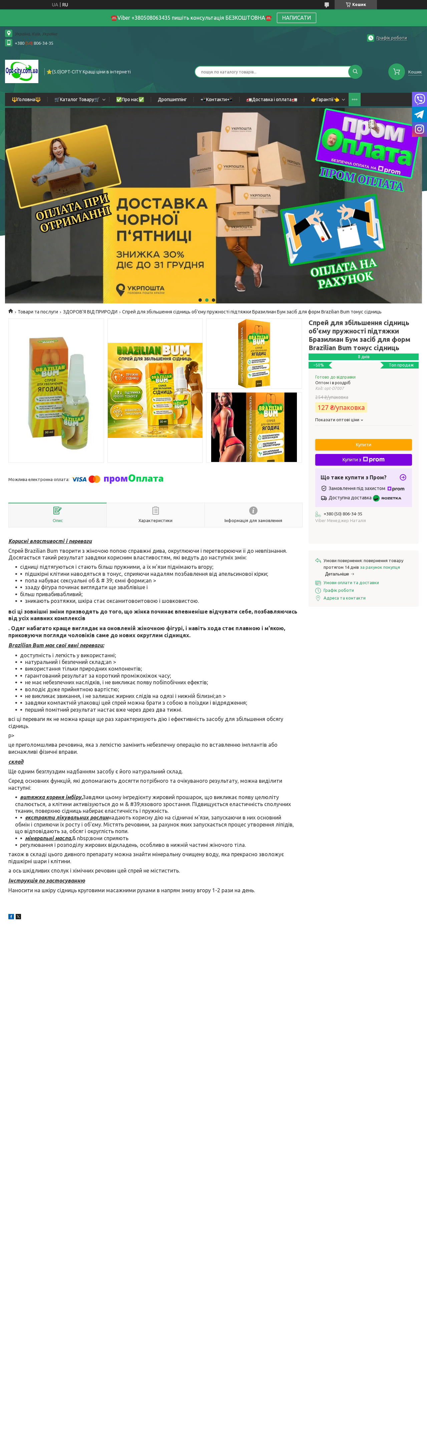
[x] (18, 917)
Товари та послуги (38, 311)
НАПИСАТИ (296, 18)
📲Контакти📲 (216, 99)
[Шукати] (355, 72)
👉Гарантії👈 (325, 99)
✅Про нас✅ (130, 99)
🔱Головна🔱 (26, 99)
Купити (363, 444)
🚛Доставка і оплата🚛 (271, 99)
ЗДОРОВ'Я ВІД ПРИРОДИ (90, 311)
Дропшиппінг (172, 99)
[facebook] (11, 917)
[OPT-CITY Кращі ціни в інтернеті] (21, 71)
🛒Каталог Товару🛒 (77, 99)
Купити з (352, 459)
